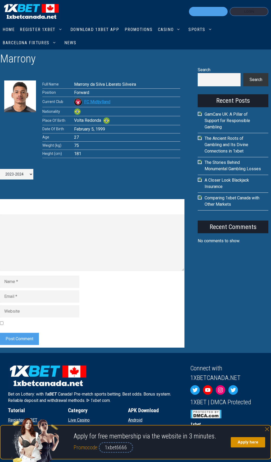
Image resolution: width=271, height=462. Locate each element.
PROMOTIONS (139, 29)
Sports (196, 29)
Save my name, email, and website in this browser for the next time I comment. (78, 323)
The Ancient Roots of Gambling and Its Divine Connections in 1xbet (226, 145)
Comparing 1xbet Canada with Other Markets (232, 201)
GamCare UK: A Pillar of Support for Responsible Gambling (227, 120)
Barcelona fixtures (26, 42)
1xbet (195, 424)
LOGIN (249, 12)
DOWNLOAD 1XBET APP (94, 29)
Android (135, 420)
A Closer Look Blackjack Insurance (227, 183)
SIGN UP (208, 12)
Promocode (86, 447)
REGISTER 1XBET (37, 29)
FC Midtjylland (97, 101)
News (70, 42)
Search (204, 69)
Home (9, 29)
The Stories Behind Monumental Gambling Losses (233, 165)
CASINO (166, 29)
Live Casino (79, 420)
